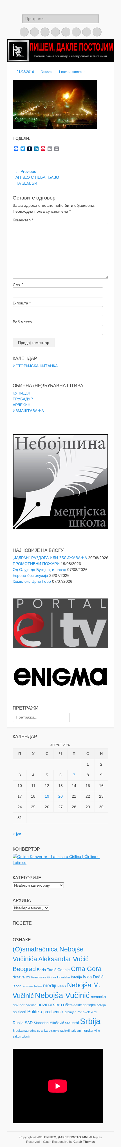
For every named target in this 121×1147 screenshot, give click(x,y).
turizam (76, 1030)
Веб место (22, 322)
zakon (17, 1036)
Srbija (90, 1021)
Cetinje (63, 969)
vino (97, 1030)
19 (47, 796)
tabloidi (65, 1030)
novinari (31, 1005)
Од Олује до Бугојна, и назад (39, 569)
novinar (18, 1005)
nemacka (98, 997)
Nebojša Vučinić (62, 995)
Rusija (18, 1022)
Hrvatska (63, 977)
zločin (26, 1036)
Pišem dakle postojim (79, 1005)
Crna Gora (86, 968)
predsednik (53, 1012)
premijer (70, 1012)
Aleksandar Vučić (63, 959)
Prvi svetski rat (87, 1012)
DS (28, 977)
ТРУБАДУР (23, 399)
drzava (19, 977)
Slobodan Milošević (49, 1023)
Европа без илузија (30, 575)
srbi (75, 1022)
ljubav (38, 986)
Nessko (46, 72)
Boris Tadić (46, 969)
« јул (17, 834)
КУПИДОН (22, 393)
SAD (29, 1022)
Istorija (76, 977)
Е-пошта (22, 303)
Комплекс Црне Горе (32, 581)
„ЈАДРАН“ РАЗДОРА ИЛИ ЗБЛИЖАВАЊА (50, 558)
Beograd (24, 968)
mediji (49, 985)
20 (60, 796)
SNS (68, 1023)
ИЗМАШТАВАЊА (28, 411)
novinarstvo (49, 1004)
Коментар (23, 220)
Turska (87, 1030)
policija (101, 1005)
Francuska (38, 977)
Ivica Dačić (93, 977)
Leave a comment (72, 72)
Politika (34, 1011)
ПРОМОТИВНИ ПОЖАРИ (36, 563)
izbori (17, 986)
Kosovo (28, 986)
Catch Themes (84, 1141)
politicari (19, 1012)
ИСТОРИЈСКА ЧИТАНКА (35, 366)
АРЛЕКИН (21, 405)
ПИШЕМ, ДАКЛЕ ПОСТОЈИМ (66, 1137)
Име (18, 284)
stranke (54, 1030)
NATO (61, 986)
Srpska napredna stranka (30, 1030)
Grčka (51, 977)
